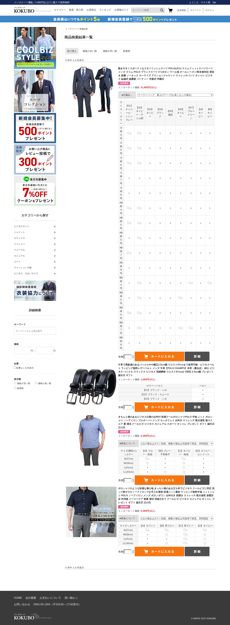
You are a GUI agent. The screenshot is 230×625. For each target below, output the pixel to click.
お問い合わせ (22, 604)
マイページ (195, 10)
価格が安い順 (90, 51)
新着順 (126, 51)
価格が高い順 (110, 51)
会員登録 (181, 10)
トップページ (71, 29)
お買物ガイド (121, 9)
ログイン (209, 10)
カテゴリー (60, 9)
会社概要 (30, 597)
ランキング (105, 9)
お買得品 (91, 9)
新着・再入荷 (76, 9)
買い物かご (71, 597)
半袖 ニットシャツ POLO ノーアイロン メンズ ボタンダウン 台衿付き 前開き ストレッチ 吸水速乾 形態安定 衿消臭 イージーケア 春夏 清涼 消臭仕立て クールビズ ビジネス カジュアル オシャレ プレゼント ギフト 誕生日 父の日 (166, 495)
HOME (18, 597)
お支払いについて (50, 597)
